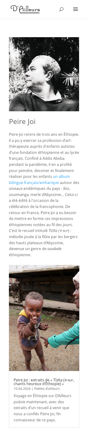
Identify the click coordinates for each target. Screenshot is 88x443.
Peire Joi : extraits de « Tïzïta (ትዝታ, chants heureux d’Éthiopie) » (44, 381)
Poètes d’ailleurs (47, 388)
